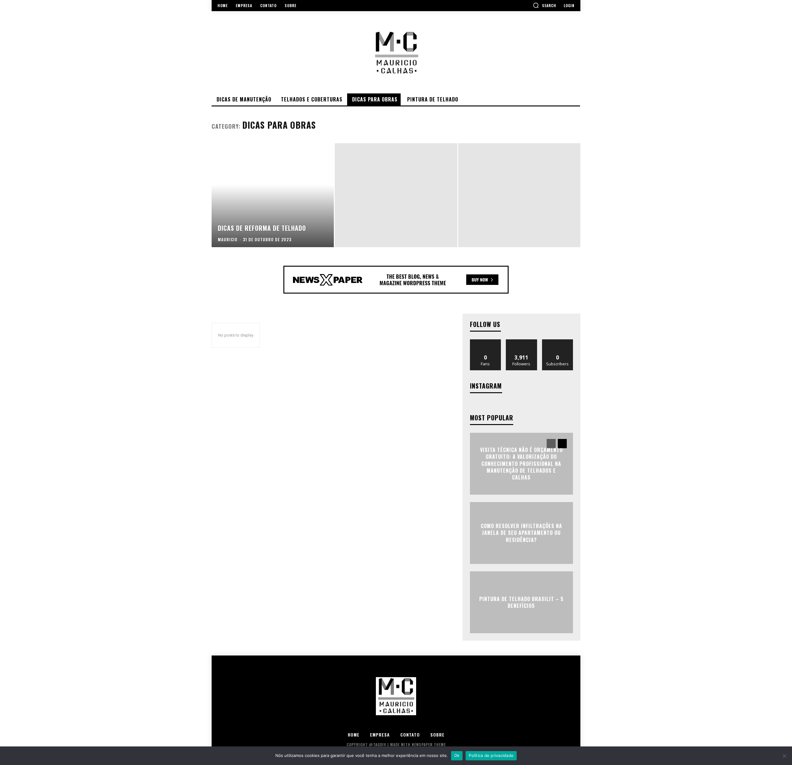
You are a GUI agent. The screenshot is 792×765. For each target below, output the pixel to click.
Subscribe (557, 341)
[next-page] (562, 443)
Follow (521, 341)
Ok (457, 755)
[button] (544, 5)
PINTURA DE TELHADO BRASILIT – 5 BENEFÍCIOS (521, 602)
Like (485, 341)
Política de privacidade (491, 755)
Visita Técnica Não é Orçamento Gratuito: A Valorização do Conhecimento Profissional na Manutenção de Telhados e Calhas (521, 463)
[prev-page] (551, 443)
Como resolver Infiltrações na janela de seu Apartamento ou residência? (521, 533)
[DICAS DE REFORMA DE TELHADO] (273, 195)
